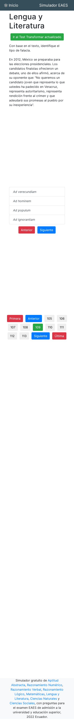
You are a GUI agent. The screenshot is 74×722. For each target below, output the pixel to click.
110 (50, 327)
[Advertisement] (37, 147)
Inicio (13, 5)
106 (62, 318)
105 (49, 318)
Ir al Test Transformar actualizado (37, 37)
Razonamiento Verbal (26, 689)
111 (62, 327)
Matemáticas (35, 694)
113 (24, 336)
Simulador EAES (53, 5)
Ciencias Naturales (43, 698)
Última (59, 336)
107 (12, 327)
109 (37, 327)
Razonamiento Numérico (44, 685)
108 (25, 327)
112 (12, 336)
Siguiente (46, 230)
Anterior (26, 230)
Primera (14, 318)
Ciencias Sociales (22, 703)
